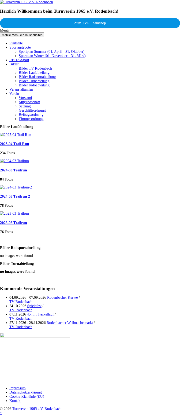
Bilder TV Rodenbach (35, 68)
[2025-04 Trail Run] (15, 135)
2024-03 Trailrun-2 (15, 196)
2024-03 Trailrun (13, 170)
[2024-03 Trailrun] (14, 161)
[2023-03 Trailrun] (14, 213)
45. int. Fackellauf (40, 314)
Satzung (25, 106)
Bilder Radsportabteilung (37, 77)
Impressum (17, 388)
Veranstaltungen (21, 89)
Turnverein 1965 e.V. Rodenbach (36, 409)
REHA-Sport (19, 60)
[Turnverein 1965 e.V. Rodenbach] (26, 2)
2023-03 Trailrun (13, 223)
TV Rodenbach (20, 302)
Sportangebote (20, 47)
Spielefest (34, 306)
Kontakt (15, 401)
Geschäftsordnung (32, 110)
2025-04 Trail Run (14, 144)
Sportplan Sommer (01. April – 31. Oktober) (51, 51)
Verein (14, 94)
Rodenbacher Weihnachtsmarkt (70, 323)
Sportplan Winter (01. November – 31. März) (52, 56)
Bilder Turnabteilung (34, 81)
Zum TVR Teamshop (90, 23)
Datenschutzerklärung (25, 392)
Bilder (14, 64)
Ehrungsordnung (31, 119)
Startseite (16, 43)
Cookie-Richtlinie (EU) (26, 396)
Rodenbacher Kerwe (62, 297)
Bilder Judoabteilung (34, 85)
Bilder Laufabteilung (34, 72)
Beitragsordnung (31, 115)
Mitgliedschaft (29, 102)
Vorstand (25, 98)
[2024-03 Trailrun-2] (16, 187)
